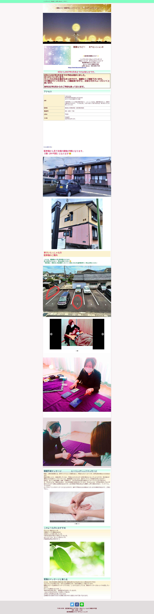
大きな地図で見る (48, 147)
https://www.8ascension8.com (77, 67)
